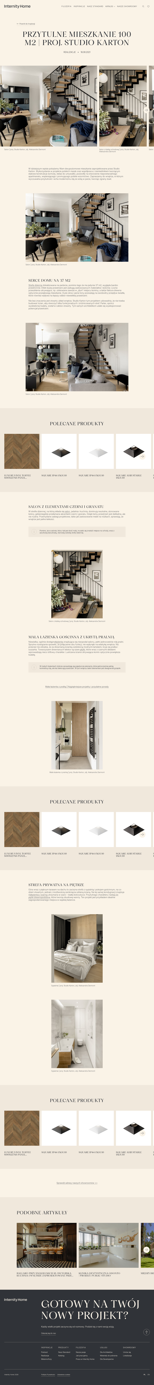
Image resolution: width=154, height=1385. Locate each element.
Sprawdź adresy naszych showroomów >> (77, 1183)
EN (149, 1374)
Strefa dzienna (35, 285)
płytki (82, 649)
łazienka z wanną (39, 895)
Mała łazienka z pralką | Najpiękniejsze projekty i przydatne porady (77, 686)
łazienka (59, 642)
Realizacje (70, 52)
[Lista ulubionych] (148, 6)
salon (67, 511)
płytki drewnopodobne (39, 897)
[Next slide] (146, 110)
